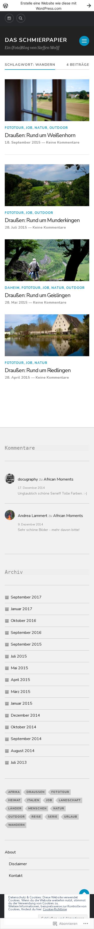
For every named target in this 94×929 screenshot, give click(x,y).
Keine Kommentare (62, 142)
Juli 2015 (19, 656)
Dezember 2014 (25, 715)
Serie (52, 817)
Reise (36, 817)
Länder (15, 808)
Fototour (14, 128)
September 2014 (26, 739)
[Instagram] (9, 18)
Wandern (16, 825)
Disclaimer (18, 864)
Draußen (36, 792)
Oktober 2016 (23, 620)
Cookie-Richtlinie (55, 909)
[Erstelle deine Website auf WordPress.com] (47, 5)
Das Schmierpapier (36, 40)
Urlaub (70, 817)
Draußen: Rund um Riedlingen (38, 370)
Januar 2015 (21, 703)
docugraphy (28, 479)
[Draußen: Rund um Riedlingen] (47, 335)
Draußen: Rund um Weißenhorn (40, 135)
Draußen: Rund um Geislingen (37, 295)
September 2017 (26, 597)
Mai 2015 (19, 668)
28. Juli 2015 (16, 227)
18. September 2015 (23, 142)
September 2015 (26, 644)
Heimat (14, 800)
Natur (41, 128)
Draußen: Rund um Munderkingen (42, 220)
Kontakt (16, 875)
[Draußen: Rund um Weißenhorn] (47, 100)
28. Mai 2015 (16, 302)
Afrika (14, 792)
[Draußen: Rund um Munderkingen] (47, 185)
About (10, 852)
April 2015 (20, 679)
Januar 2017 (21, 609)
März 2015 (20, 691)
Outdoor (58, 128)
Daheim (12, 288)
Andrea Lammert (32, 515)
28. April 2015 (17, 377)
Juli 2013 (19, 762)
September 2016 (26, 632)
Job (29, 128)
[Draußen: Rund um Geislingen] (47, 260)
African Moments (58, 479)
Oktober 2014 (23, 727)
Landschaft (70, 800)
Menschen (37, 808)
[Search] (20, 18)
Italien (33, 800)
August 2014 (23, 751)
